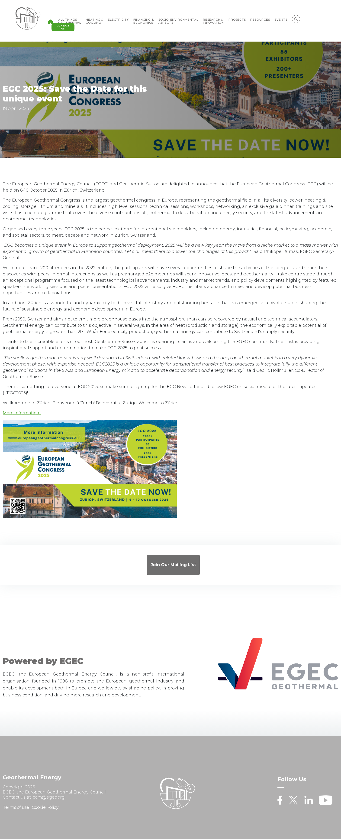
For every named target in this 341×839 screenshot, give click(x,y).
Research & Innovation (213, 21)
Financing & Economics (143, 21)
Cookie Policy (45, 807)
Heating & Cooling (94, 21)
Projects (237, 19)
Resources (260, 19)
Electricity (118, 19)
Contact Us (63, 27)
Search (296, 19)
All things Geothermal (69, 21)
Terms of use (16, 807)
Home (50, 22)
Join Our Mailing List (173, 564)
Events (281, 19)
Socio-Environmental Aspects (178, 21)
